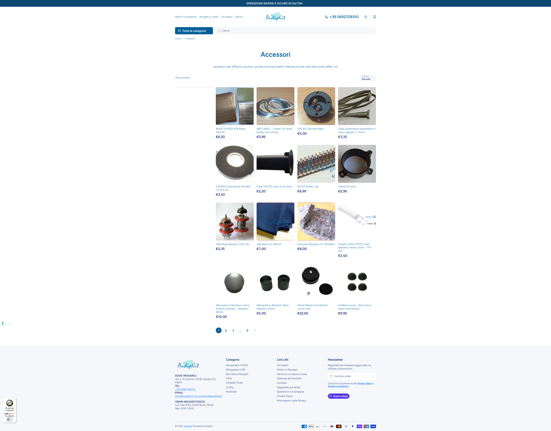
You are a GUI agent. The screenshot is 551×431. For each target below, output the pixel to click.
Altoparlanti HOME (237, 365)
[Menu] (14, 399)
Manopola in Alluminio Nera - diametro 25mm (273, 307)
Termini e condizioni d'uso (292, 374)
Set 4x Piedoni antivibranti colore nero (312, 307)
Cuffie (229, 387)
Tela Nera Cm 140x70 (269, 244)
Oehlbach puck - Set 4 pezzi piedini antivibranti (354, 307)
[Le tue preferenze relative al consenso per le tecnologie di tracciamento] (2, 323)
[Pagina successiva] (254, 330)
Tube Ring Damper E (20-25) (232, 244)
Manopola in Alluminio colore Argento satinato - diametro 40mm (233, 309)
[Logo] (275, 17)
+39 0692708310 (344, 17)
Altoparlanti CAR (235, 369)
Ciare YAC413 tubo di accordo (274, 186)
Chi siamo (282, 365)
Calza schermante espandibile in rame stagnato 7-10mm (356, 130)
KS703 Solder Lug (307, 186)
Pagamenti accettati (288, 387)
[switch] (9, 419)
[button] (374, 17)
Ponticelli (231, 391)
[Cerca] (218, 30)
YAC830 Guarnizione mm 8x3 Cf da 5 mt (233, 188)
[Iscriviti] (372, 376)
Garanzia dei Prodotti (289, 378)
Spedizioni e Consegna (290, 391)
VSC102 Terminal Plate (310, 128)
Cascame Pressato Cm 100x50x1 (316, 244)
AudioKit (188, 426)
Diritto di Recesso (287, 369)
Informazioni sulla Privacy (291, 400)
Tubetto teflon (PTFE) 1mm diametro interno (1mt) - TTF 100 (354, 248)
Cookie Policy (285, 396)
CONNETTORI (234, 382)
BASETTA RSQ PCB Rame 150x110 (230, 130)
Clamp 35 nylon (347, 186)
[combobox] (296, 30)
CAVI (229, 378)
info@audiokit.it (184, 396)
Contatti (282, 382)
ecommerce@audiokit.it (208, 396)
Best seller (366, 79)
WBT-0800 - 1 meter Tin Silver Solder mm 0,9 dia (274, 130)
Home (178, 38)
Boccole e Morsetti (237, 374)
